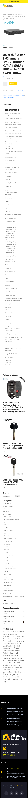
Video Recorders (10, 97)
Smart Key (21, 672)
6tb (6, 93)
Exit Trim (6, 547)
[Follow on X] (11, 793)
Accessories (12, 634)
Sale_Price (13, 672)
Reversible (6, 672)
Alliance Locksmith (18, 786)
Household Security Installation (15, 715)
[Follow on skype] (16, 793)
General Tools (10, 643)
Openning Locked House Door (15, 711)
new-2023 (12, 660)
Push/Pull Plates (8, 580)
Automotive (6, 509)
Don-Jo (21, 639)
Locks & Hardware (10, 656)
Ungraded (6, 681)
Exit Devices (7, 544)
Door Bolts (6, 533)
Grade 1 (17, 643)
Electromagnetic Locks (10, 538)
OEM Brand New (12, 663)
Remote (19, 667)
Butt (5, 522)
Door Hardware (10, 15)
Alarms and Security (8, 506)
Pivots (5, 577)
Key (12, 645)
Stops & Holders (8, 582)
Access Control (7, 503)
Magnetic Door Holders (10, 569)
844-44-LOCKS (9, 755)
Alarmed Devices (8, 516)
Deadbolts (6, 527)
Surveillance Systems (15, 95)
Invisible (6, 558)
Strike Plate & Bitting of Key (14, 725)
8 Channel (9, 93)
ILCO (21, 643)
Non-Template (7, 574)
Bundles (5, 639)
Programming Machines (10, 667)
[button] (22, 23)
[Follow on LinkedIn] (22, 793)
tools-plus (15, 679)
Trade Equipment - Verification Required (13, 596)
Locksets (6, 563)
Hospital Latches (8, 555)
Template (6, 588)
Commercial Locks (13, 639)
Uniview (5, 97)
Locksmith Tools (7, 593)
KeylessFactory (8, 648)
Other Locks (14, 665)
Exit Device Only (8, 541)
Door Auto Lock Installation (14, 721)
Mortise (6, 571)
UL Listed (20, 679)
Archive (13, 636)
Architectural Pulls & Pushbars (12, 519)
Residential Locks (15, 670)
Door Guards (7, 536)
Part (19, 665)
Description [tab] (7, 104)
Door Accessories (8, 530)
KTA (12, 651)
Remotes (6, 669)
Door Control (6, 512)
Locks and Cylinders (8, 591)
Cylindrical (6, 525)
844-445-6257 (16, 1)
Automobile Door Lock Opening (15, 708)
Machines (15, 658)
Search (17, 496)
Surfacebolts (7, 585)
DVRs (14, 93)
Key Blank (17, 646)
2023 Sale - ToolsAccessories (11, 632)
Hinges (6, 552)
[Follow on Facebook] (6, 793)
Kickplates (6, 560)
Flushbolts (6, 549)
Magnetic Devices (8, 566)
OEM (4, 662)
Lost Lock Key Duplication (14, 718)
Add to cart (12, 83)
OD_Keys (20, 660)
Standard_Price (6, 95)
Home (4, 15)
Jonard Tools (6, 646)
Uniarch (22, 95)
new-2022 (18, 93)
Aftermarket (7, 636)
